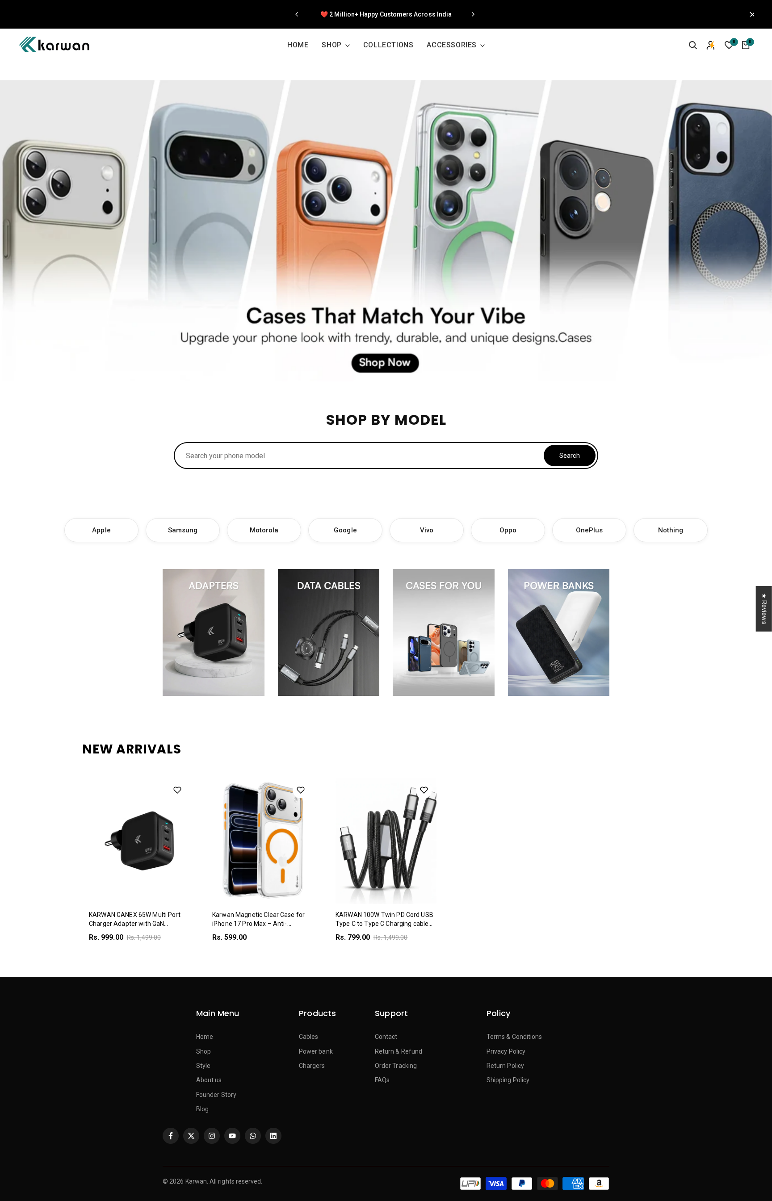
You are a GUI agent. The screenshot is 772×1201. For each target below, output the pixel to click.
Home (204, 1036)
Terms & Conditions (514, 1036)
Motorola (264, 530)
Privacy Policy (506, 1051)
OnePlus (589, 530)
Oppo (507, 530)
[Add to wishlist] (177, 790)
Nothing (671, 530)
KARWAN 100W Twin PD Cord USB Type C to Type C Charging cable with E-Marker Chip (384, 923)
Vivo (426, 530)
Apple (101, 530)
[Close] (749, 14)
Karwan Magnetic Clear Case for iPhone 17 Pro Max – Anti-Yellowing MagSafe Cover (258, 923)
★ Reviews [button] (764, 608)
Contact (386, 1036)
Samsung (183, 530)
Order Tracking (396, 1065)
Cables (308, 1036)
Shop (203, 1051)
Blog (202, 1109)
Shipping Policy (508, 1080)
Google (345, 530)
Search (569, 456)
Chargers (312, 1065)
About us (209, 1080)
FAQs (382, 1080)
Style (203, 1065)
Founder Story (216, 1094)
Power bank (316, 1051)
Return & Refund (398, 1051)
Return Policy (505, 1065)
